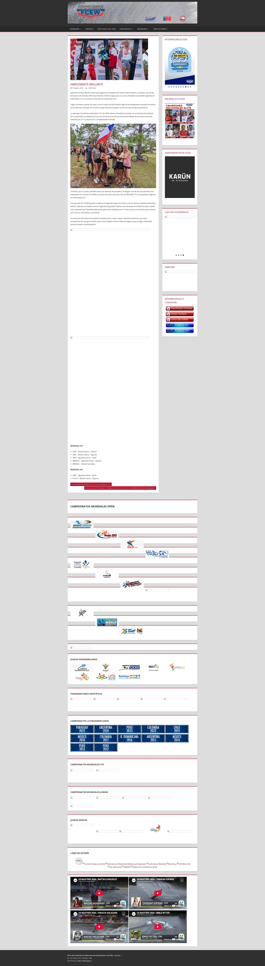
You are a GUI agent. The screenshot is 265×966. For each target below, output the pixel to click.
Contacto (89, 29)
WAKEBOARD (142, 29)
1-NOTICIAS (92, 88)
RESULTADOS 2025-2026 (106, 29)
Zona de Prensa (159, 29)
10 (190, 86)
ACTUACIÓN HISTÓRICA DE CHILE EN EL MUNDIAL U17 (91, 484)
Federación (74, 29)
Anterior (161, 63)
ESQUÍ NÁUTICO (125, 29)
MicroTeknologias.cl (85, 961)
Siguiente (198, 63)
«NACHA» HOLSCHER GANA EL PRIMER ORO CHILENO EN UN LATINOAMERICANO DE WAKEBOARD (119, 488)
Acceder (117, 955)
